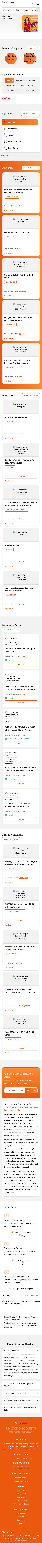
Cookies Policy (21, 1500)
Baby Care (10, 10)
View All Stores (29, 113)
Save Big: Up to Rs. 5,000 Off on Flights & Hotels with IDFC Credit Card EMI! (21, 863)
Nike (20, 376)
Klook (21, 433)
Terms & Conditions (21, 1504)
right (38, 10)
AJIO (20, 248)
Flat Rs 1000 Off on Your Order (17, 232)
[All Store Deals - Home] (13, 3)
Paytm (21, 519)
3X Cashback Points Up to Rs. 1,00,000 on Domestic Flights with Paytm (21, 504)
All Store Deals (19, 1536)
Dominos (22, 291)
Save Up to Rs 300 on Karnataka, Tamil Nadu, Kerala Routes (21, 461)
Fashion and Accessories (26, 80)
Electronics (10, 85)
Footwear (32, 85)
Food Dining (13, 148)
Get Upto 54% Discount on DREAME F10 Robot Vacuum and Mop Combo (20, 688)
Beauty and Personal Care (29, 10)
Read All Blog (29, 1295)
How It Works (21, 1513)
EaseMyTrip (23, 878)
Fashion (11, 122)
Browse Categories (21, 1481)
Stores (21, 1517)
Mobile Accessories (15, 90)
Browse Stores (21, 1478)
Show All (9, 80)
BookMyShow (24, 1005)
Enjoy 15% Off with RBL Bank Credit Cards (19, 1033)
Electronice (13, 129)
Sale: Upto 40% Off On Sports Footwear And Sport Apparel (17, 361)
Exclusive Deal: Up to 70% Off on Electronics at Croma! (18, 191)
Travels (21, 85)
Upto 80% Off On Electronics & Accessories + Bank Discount (18, 805)
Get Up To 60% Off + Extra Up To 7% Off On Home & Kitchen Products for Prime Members (20, 728)
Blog (21, 1523)
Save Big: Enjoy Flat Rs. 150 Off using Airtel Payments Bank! (20, 948)
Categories (21, 1520)
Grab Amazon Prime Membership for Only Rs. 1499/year (20, 649)
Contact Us (21, 1497)
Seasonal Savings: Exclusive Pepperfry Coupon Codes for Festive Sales (20, 1318)
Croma (21, 206)
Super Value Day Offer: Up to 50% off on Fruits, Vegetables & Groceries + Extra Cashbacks (20, 769)
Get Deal (8, 210)
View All (32, 48)
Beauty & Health (14, 141)
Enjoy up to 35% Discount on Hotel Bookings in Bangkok (19, 589)
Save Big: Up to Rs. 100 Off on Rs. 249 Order (19, 276)
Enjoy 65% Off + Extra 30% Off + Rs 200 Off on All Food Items (20, 319)
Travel (10, 135)
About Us (21, 1490)
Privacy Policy (21, 1494)
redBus (22, 476)
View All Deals (29, 168)
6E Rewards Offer (12, 545)
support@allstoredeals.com (21, 1458)
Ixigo (21, 920)
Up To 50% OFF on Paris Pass (17, 417)
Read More (8, 1327)
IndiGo (21, 561)
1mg (20, 963)
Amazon (22, 656)
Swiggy (21, 334)
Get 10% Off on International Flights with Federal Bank (20, 905)
